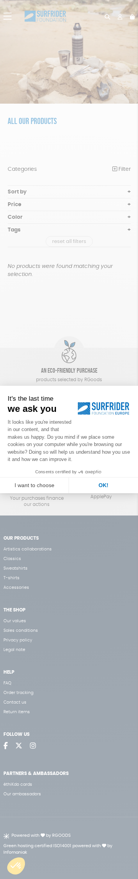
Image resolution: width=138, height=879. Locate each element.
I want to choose (34, 485)
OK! (103, 485)
